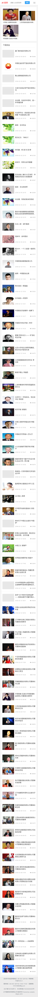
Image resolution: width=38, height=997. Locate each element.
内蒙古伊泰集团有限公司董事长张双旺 (25, 905)
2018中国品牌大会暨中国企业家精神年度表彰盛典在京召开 (25, 584)
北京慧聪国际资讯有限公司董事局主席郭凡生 (25, 856)
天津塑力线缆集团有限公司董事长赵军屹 (25, 769)
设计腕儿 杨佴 (20, 496)
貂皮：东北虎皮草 (21, 187)
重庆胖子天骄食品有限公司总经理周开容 (25, 893)
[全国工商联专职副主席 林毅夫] (8, 422)
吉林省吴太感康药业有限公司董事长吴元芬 (25, 955)
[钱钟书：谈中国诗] (8, 236)
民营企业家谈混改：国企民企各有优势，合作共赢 (25, 534)
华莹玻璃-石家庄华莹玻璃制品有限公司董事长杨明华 (24, 695)
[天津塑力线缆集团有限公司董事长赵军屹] (8, 768)
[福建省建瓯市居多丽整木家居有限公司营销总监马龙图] (8, 879)
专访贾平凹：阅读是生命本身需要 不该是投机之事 (25, 114)
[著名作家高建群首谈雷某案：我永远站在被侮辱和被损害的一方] (8, 212)
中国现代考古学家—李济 (23, 323)
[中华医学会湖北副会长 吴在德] (8, 508)
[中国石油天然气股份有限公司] (8, 63)
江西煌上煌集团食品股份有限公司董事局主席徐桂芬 (25, 843)
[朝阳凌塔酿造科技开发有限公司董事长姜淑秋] (8, 644)
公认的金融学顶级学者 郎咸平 (24, 448)
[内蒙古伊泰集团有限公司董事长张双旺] (8, 904)
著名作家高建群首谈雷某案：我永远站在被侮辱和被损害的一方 (25, 213)
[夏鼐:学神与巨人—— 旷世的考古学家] (8, 335)
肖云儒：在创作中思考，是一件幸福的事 (25, 101)
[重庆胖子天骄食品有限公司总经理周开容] (8, 892)
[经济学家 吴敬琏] (8, 409)
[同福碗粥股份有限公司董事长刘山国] (8, 681)
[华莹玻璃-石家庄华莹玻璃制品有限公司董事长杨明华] (8, 694)
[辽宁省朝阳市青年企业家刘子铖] (8, 793)
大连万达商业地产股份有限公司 (25, 89)
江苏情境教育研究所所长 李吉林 (24, 361)
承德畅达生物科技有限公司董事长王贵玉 (25, 670)
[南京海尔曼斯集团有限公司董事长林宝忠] (8, 719)
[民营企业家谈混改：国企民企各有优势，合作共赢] (8, 533)
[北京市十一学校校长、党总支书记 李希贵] (8, 397)
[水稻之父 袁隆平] (8, 545)
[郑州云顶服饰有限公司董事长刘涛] (8, 756)
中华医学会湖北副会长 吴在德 (24, 509)
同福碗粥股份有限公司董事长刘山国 (25, 683)
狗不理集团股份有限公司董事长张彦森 (25, 781)
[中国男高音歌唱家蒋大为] (8, 261)
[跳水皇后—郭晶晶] (8, 286)
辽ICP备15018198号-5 (10, 989)
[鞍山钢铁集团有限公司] (8, 76)
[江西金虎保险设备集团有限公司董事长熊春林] (8, 817)
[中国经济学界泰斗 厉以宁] (8, 434)
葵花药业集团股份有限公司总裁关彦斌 (25, 831)
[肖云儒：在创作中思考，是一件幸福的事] (8, 100)
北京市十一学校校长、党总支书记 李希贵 (25, 398)
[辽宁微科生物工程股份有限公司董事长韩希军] (8, 620)
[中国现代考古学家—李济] (8, 323)
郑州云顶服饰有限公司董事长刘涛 (25, 757)
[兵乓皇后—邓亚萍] (8, 298)
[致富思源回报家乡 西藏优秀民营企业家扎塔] (8, 570)
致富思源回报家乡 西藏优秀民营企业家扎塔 (24, 571)
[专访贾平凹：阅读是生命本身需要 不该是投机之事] (8, 113)
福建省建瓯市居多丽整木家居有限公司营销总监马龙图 (25, 880)
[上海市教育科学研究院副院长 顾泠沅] (8, 385)
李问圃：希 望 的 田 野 (23, 150)
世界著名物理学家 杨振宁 (24, 558)
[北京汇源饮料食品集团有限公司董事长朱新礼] (8, 867)
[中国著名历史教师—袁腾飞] (8, 311)
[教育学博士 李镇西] (8, 372)
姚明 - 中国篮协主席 (22, 273)
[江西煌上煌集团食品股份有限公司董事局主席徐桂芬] (8, 842)
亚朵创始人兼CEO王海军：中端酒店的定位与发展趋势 (25, 176)
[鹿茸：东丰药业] (8, 125)
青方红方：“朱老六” (22, 137)
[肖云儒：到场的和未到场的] (8, 199)
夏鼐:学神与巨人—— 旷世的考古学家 (25, 336)
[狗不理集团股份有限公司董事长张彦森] (8, 780)
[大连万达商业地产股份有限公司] (8, 88)
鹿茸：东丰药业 (20, 125)
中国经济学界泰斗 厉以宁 (24, 434)
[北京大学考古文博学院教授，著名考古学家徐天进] (8, 348)
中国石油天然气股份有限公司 (25, 63)
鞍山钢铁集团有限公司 (23, 76)
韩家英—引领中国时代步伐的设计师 (25, 472)
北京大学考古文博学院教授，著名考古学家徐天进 (25, 349)
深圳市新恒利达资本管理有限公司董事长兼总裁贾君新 (25, 967)
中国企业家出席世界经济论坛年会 (25, 608)
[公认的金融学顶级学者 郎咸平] (8, 447)
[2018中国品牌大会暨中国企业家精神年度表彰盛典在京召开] (8, 583)
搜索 (27, 2)
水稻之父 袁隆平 (21, 545)
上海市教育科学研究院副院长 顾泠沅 (25, 386)
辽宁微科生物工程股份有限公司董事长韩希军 (25, 621)
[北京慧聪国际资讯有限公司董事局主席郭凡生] (8, 855)
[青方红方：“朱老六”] (8, 137)
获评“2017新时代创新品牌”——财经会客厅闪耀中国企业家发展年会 (25, 596)
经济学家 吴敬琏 (21, 409)
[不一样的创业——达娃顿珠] (8, 941)
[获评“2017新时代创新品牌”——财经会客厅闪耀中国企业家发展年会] (8, 595)
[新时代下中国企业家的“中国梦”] (8, 521)
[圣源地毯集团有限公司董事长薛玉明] (8, 805)
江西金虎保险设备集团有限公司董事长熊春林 (25, 819)
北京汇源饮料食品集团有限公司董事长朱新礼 (25, 868)
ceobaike (32, 992)
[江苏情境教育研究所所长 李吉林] (8, 360)
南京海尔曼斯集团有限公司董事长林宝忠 (25, 720)
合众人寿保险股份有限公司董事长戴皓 (25, 732)
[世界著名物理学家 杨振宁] (8, 558)
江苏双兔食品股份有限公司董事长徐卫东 (25, 707)
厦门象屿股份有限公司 (23, 51)
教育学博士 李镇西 (21, 372)
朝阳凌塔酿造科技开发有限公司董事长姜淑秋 (25, 645)
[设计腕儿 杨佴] (8, 496)
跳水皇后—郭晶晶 (21, 286)
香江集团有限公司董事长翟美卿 (25, 744)
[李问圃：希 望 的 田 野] (8, 150)
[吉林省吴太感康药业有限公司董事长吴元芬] (8, 953)
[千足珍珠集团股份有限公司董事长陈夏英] (8, 657)
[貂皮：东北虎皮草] (8, 187)
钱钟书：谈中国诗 (21, 236)
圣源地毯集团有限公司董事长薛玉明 (25, 806)
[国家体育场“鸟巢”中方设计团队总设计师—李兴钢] (8, 459)
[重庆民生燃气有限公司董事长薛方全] (8, 916)
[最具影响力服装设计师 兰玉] (8, 484)
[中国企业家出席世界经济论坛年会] (8, 607)
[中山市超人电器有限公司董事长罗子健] (8, 632)
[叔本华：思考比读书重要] (8, 162)
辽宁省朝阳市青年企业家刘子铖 (25, 794)
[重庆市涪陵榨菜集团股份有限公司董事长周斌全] (8, 929)
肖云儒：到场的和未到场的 (24, 199)
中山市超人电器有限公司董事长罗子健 (25, 633)
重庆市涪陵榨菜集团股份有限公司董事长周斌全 (25, 930)
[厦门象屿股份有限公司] (8, 51)
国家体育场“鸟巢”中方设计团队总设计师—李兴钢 (25, 460)
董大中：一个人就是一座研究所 (25, 250)
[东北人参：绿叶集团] (8, 224)
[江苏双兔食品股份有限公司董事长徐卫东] (8, 706)
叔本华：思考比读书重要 (23, 162)
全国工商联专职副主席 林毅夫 (24, 423)
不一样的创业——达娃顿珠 (24, 941)
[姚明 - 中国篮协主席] (8, 273)
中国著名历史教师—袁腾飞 (24, 311)
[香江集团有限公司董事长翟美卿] (8, 743)
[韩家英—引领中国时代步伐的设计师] (8, 471)
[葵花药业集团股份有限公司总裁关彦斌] (8, 830)
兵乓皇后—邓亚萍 (21, 298)
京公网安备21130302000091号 (25, 989)
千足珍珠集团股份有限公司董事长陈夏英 (25, 658)
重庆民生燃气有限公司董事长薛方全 (25, 917)
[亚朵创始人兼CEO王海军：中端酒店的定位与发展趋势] (8, 174)
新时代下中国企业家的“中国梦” (24, 522)
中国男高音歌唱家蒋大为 (23, 261)
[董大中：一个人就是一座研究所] (8, 249)
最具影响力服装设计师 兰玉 (24, 484)
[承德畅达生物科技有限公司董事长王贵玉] (8, 669)
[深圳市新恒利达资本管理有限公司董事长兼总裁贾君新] (8, 966)
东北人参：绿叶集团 (22, 224)
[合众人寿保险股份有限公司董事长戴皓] (8, 731)
